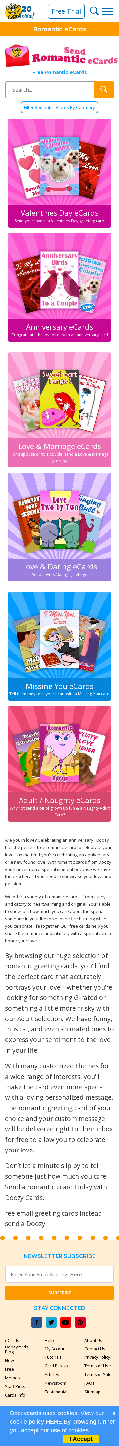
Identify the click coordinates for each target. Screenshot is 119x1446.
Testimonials (57, 1391)
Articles (52, 1374)
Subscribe (59, 1293)
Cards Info (15, 1395)
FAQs (89, 1383)
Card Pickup (56, 1365)
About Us (93, 1340)
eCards (12, 1340)
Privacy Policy (97, 1357)
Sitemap (92, 1391)
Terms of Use (97, 1365)
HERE (54, 1421)
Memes (12, 1377)
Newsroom (55, 1383)
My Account (56, 1348)
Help (49, 1340)
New (9, 1360)
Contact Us (94, 1348)
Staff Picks (15, 1386)
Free (9, 1369)
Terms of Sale (98, 1374)
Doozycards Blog (16, 1349)
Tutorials (53, 1357)
